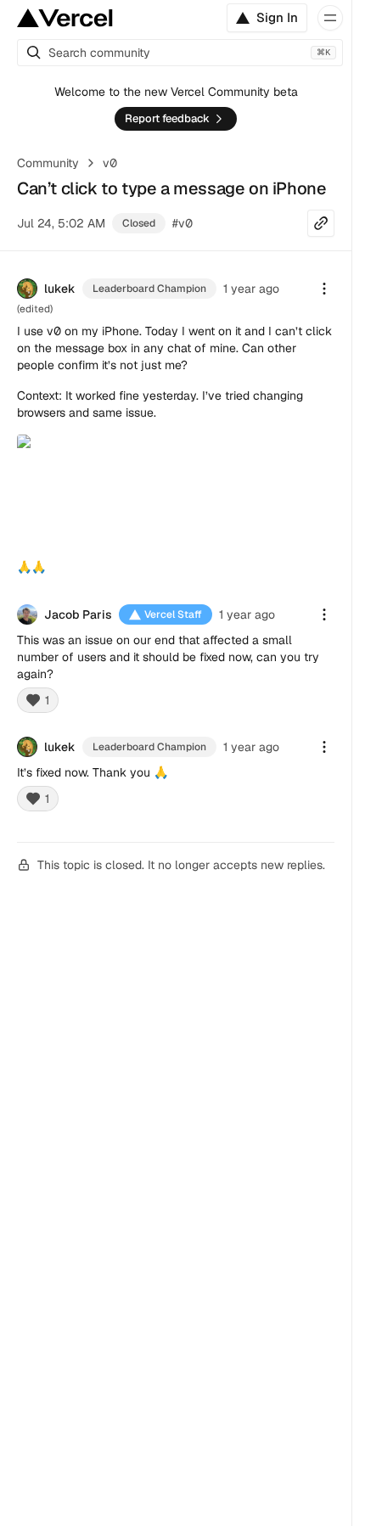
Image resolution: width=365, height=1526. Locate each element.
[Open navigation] (330, 18)
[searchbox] (180, 52)
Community (48, 163)
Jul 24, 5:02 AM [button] (61, 223)
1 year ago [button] (251, 288)
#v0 (182, 223)
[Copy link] (320, 223)
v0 (110, 163)
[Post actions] (324, 288)
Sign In (277, 17)
